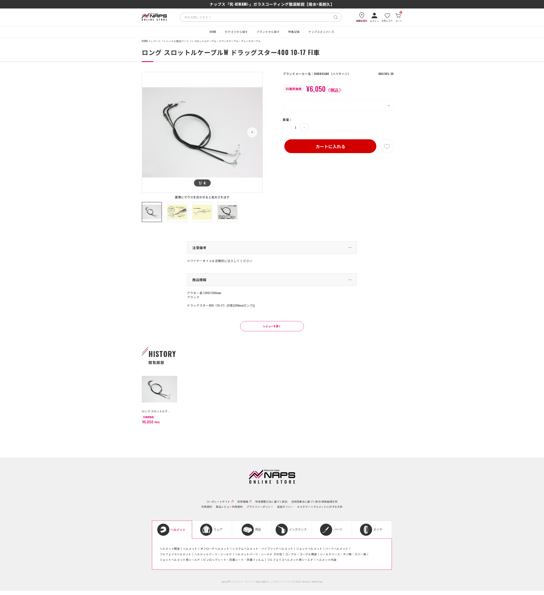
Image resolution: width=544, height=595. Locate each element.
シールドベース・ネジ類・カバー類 (343, 554)
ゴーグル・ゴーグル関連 (301, 554)
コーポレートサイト (218, 501)
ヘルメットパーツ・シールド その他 (258, 554)
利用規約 (206, 506)
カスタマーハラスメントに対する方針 (320, 506)
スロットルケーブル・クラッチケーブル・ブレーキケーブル (227, 41)
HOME (213, 32)
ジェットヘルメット (309, 548)
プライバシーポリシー (259, 506)
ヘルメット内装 (326, 559)
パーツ (156, 41)
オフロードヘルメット (215, 548)
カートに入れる (330, 146)
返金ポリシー (285, 506)
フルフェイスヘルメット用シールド (290, 559)
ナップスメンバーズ (321, 32)
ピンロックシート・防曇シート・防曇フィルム (233, 559)
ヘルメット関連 (170, 548)
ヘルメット (190, 548)
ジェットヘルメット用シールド (180, 559)
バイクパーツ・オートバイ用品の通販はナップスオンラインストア (261, 581)
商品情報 (199, 279)
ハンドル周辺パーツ (177, 41)
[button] (252, 132)
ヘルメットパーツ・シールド (213, 554)
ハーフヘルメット (336, 548)
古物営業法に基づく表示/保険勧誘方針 (314, 501)
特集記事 (294, 32)
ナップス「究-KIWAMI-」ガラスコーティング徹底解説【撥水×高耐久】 (272, 4)
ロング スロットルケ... (156, 411)
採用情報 (242, 501)
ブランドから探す (268, 32)
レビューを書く (272, 326)
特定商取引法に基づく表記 (271, 501)
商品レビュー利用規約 (229, 506)
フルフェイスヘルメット (175, 554)
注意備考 (199, 247)
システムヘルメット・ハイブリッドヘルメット (262, 548)
